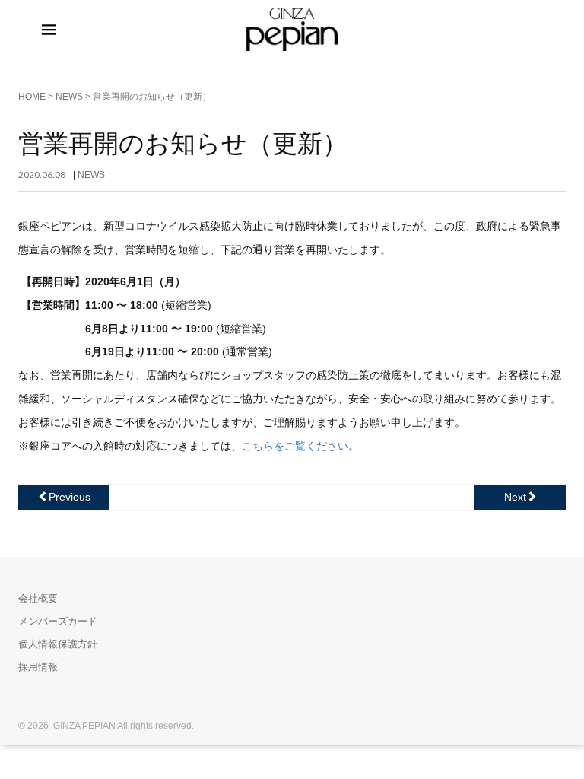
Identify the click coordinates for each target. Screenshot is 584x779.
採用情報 (38, 666)
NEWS (69, 96)
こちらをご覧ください (295, 446)
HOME (32, 96)
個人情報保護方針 (57, 644)
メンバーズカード (57, 621)
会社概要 (38, 598)
